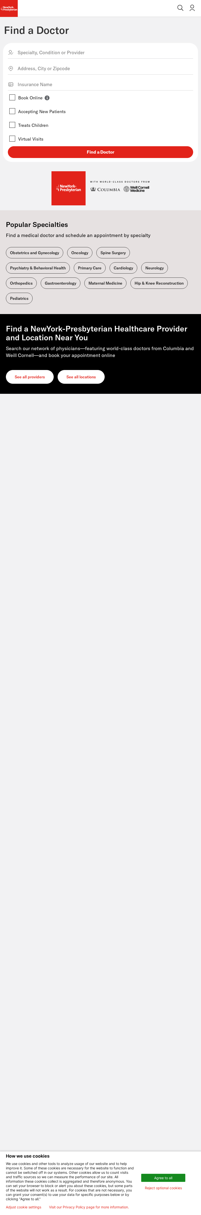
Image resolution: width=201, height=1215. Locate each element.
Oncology (79, 252)
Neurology (154, 267)
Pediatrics (19, 298)
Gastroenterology (60, 283)
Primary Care (89, 267)
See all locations (81, 376)
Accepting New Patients (42, 111)
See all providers (30, 376)
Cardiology (123, 267)
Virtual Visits (30, 139)
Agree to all (163, 1178)
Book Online (30, 98)
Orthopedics (21, 283)
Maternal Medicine (105, 283)
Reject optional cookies (163, 1188)
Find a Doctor (36, 30)
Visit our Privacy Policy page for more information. (89, 1207)
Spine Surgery (113, 252)
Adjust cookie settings (23, 1207)
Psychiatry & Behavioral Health (38, 267)
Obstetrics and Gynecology (34, 252)
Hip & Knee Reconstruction (159, 283)
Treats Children (33, 125)
